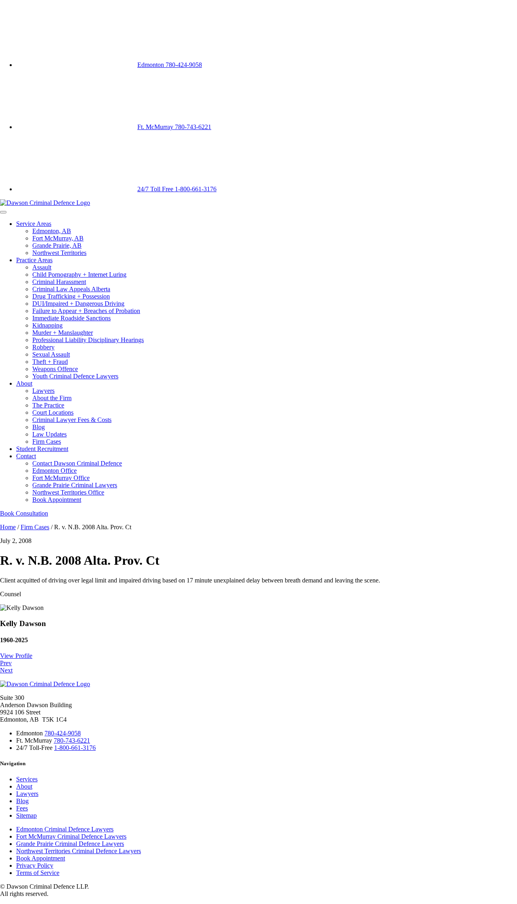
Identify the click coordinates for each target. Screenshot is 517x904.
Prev (6, 663)
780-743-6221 (72, 740)
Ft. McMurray (174, 126)
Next (6, 670)
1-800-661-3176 (75, 747)
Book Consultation (24, 513)
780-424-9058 (62, 733)
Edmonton (169, 64)
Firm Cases (35, 527)
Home (8, 527)
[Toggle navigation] (3, 212)
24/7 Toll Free (176, 189)
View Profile (16, 655)
